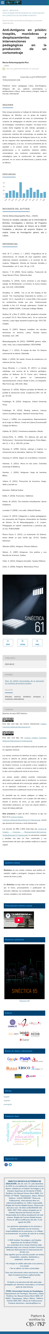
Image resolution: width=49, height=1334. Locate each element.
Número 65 (25, 1001)
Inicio (5, 10)
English (7, 1097)
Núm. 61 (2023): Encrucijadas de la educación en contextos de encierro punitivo (23, 14)
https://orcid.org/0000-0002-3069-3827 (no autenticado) (22, 68)
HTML (22, 644)
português (8, 1104)
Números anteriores (14, 940)
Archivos (14, 10)
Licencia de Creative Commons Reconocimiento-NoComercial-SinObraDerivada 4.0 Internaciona (24, 832)
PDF (8, 644)
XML (37, 644)
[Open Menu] (2, 2)
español (7, 1101)
